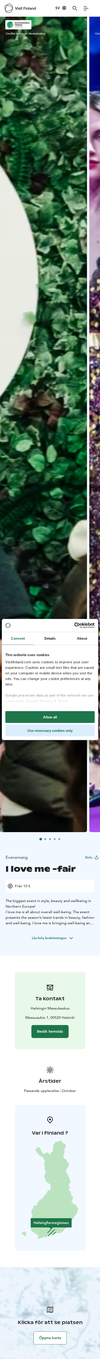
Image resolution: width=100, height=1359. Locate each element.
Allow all (50, 717)
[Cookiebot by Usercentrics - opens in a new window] (74, 626)
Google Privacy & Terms (47, 701)
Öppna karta (50, 1338)
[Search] (75, 8)
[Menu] (86, 8)
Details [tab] (50, 638)
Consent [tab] (18, 638)
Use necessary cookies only (50, 731)
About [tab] (82, 638)
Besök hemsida (50, 1031)
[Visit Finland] (20, 8)
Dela (88, 857)
